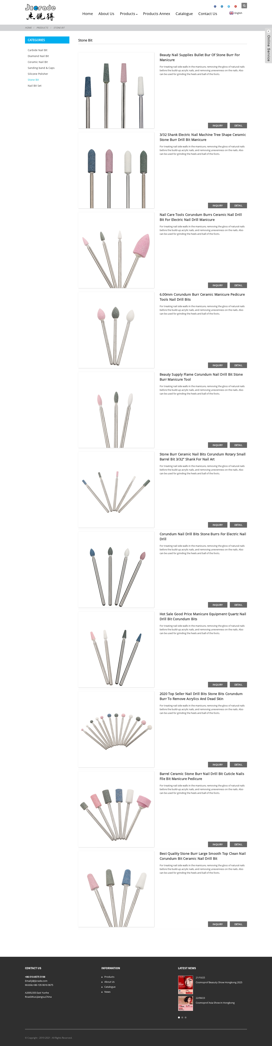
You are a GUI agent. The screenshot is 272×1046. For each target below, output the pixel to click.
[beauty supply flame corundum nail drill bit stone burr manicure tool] (116, 409)
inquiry (218, 125)
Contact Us (207, 13)
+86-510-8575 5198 (35, 976)
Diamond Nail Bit (38, 56)
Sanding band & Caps (41, 68)
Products (127, 13)
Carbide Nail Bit (37, 50)
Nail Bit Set (34, 85)
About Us (106, 13)
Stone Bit (59, 27)
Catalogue (184, 13)
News (107, 991)
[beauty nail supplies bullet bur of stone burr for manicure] (116, 90)
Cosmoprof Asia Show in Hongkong (215, 1002)
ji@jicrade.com (39, 980)
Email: (28, 980)
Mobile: (29, 985)
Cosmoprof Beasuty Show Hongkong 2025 (219, 982)
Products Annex (156, 13)
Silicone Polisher (38, 74)
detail (238, 125)
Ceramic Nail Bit (38, 62)
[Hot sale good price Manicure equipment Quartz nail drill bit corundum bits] (116, 649)
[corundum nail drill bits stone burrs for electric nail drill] (116, 569)
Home (87, 13)
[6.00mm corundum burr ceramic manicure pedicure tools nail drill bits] (116, 329)
